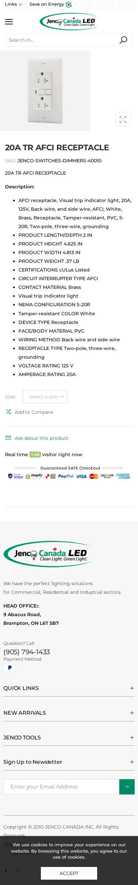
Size (10, 397)
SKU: (11, 161)
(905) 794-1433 (26, 652)
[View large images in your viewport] (123, 119)
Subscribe (127, 786)
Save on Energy (47, 4)
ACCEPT (69, 873)
